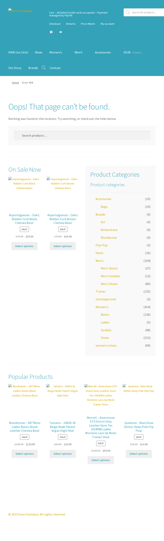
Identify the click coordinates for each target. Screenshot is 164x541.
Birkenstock (109, 230)
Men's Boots (109, 268)
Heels (99, 253)
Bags (104, 207)
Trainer (101, 291)
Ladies (105, 322)
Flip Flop (102, 245)
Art (103, 222)
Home (15, 82)
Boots (105, 314)
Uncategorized (106, 299)
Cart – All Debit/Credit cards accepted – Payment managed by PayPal (78, 14)
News (38, 52)
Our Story (14, 68)
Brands (33, 68)
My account (107, 24)
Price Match (88, 24)
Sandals (106, 330)
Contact (55, 68)
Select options (24, 246)
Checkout (55, 24)
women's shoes (106, 345)
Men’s (78, 52)
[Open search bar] (44, 67)
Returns (71, 24)
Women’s (55, 52)
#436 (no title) (18, 52)
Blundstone (109, 237)
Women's (102, 307)
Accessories (103, 52)
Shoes (105, 338)
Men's (100, 261)
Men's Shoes (109, 284)
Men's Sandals (110, 276)
